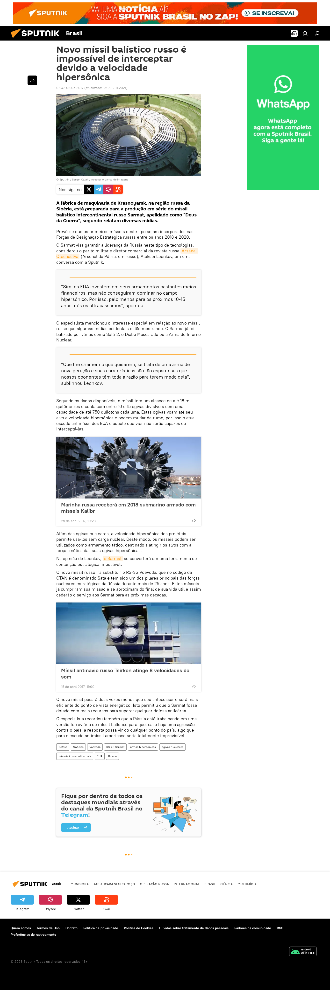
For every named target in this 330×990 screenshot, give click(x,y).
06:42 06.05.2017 (69, 88)
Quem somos (21, 928)
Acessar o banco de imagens (109, 179)
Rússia (112, 756)
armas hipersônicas (143, 747)
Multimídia (247, 884)
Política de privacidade (100, 928)
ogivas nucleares (172, 747)
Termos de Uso (48, 928)
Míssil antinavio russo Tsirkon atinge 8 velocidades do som (125, 673)
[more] (194, 520)
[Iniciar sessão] (305, 33)
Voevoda (94, 747)
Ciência (226, 884)
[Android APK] (303, 952)
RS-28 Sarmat (115, 747)
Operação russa (154, 884)
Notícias (78, 747)
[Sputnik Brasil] (37, 39)
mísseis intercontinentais (74, 756)
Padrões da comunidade (252, 928)
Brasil (209, 884)
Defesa (62, 747)
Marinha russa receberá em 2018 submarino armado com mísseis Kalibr (128, 507)
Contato (71, 928)
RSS (280, 928)
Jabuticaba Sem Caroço (114, 884)
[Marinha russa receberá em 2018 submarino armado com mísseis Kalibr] (128, 467)
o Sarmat (113, 558)
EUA (99, 756)
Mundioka (80, 884)
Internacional (187, 884)
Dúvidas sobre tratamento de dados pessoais (194, 928)
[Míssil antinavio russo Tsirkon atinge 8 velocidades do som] (128, 633)
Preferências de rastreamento (33, 934)
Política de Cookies (138, 928)
